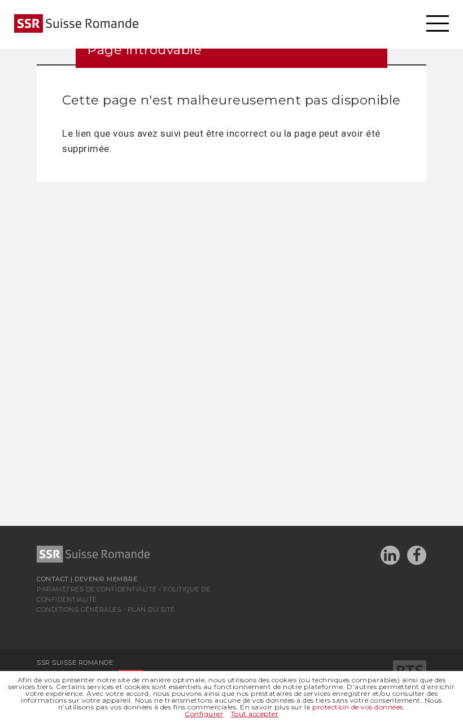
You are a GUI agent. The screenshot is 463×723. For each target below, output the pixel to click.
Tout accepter (255, 713)
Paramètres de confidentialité (97, 589)
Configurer (204, 713)
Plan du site (151, 609)
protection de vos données (357, 707)
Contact (53, 579)
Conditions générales (79, 609)
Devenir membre (106, 579)
